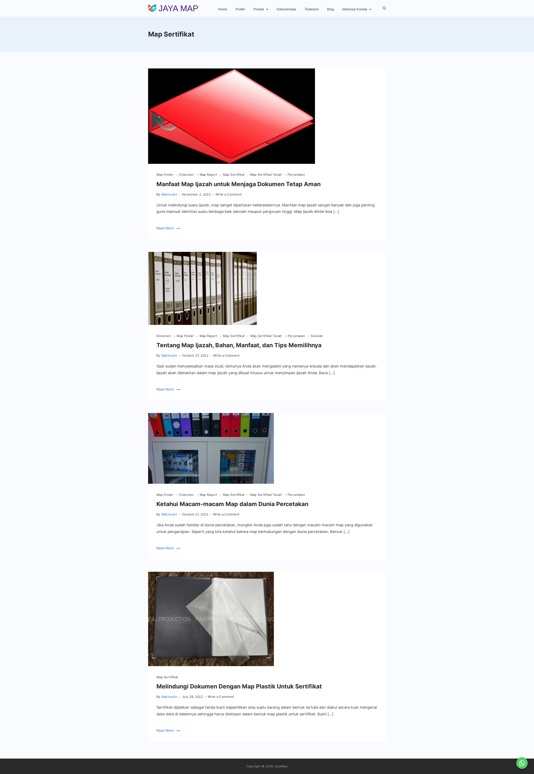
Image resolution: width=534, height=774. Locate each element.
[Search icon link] (383, 8)
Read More (165, 228)
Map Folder (165, 175)
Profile (240, 9)
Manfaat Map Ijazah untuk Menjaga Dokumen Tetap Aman (238, 184)
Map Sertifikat (234, 175)
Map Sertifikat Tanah (266, 175)
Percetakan (296, 175)
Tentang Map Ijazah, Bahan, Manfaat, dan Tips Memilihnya (238, 345)
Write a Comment (228, 194)
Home (222, 9)
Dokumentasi (286, 9)
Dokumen (187, 175)
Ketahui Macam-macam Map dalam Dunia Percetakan (232, 504)
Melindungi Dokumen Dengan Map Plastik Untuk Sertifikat (239, 686)
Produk (258, 9)
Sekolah (317, 336)
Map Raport (209, 175)
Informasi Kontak (354, 9)
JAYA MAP (178, 8)
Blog (330, 9)
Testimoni (312, 9)
